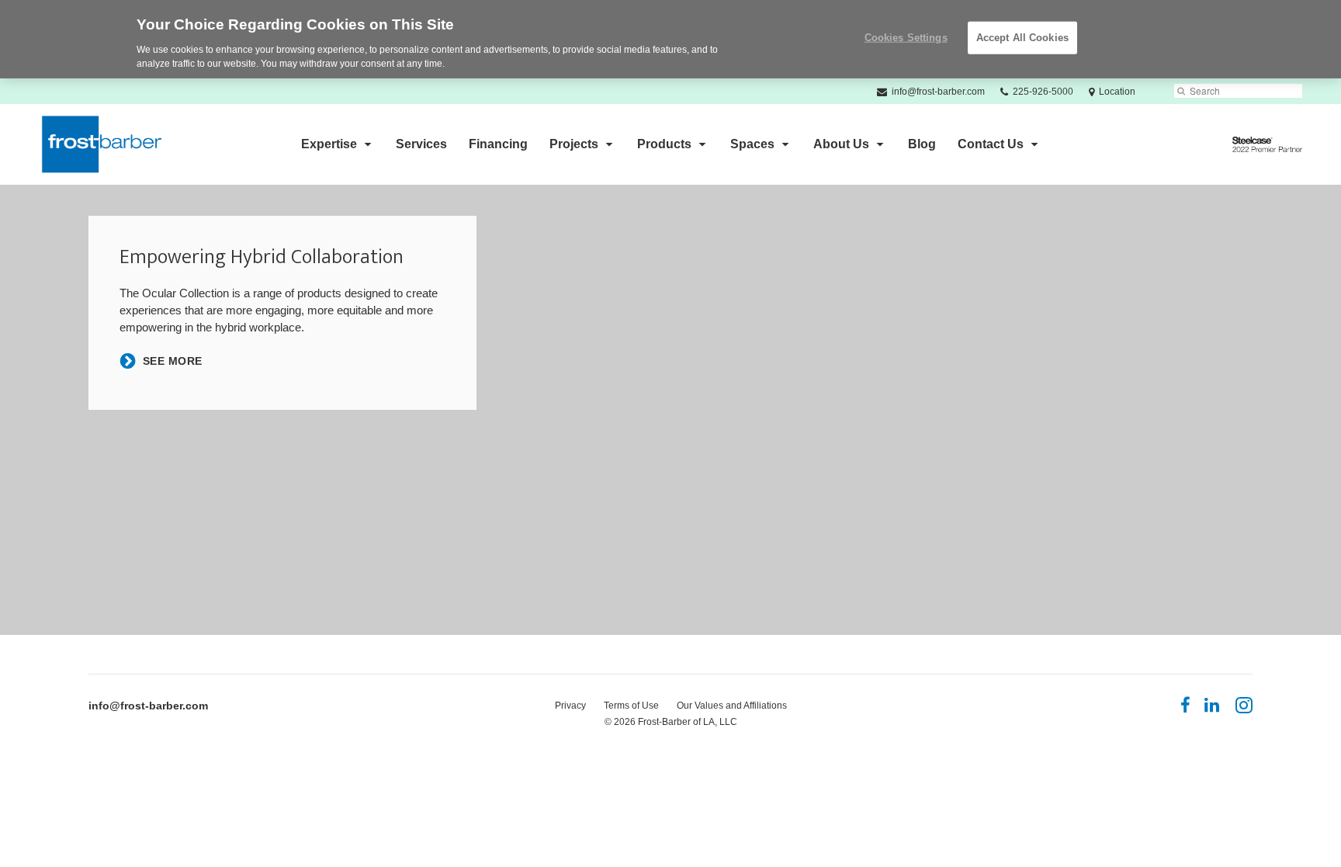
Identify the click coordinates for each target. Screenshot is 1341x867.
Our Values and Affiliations (732, 705)
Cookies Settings (906, 37)
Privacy (570, 705)
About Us (841, 144)
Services (421, 144)
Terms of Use (631, 705)
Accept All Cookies (1022, 37)
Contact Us (991, 144)
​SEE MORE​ (173, 361)
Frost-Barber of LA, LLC (687, 721)
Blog (922, 144)
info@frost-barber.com (148, 705)
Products (664, 144)
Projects (573, 144)
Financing (498, 144)
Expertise (329, 144)
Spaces (752, 144)
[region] (670, 39)
